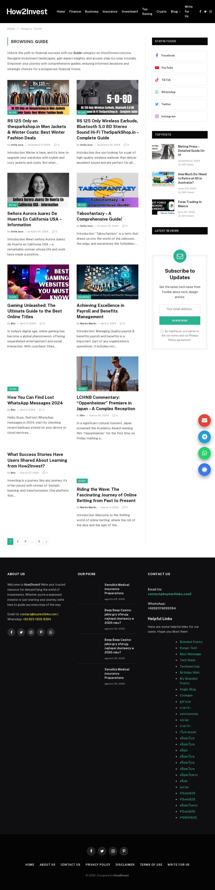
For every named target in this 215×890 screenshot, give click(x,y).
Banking (83, 297)
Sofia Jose (17, 144)
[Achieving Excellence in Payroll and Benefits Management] (107, 281)
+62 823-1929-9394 (37, 619)
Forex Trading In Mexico (190, 204)
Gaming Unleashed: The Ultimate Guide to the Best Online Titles (34, 311)
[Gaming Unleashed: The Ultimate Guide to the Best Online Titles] (38, 281)
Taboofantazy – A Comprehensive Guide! (99, 216)
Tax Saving (147, 12)
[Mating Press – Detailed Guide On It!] (163, 151)
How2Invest (121, 875)
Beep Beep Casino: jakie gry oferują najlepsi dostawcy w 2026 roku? (119, 616)
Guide (13, 297)
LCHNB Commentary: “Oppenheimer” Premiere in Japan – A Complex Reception (106, 403)
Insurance (110, 11)
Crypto (161, 11)
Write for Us (189, 11)
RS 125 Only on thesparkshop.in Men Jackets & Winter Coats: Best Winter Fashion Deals (36, 129)
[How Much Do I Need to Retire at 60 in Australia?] (163, 179)
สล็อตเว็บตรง (189, 775)
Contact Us (70, 864)
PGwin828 (187, 793)
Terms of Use (151, 864)
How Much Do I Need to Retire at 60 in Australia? (192, 178)
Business (91, 11)
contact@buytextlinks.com (38, 614)
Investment (130, 11)
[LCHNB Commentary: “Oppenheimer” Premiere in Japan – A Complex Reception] (107, 373)
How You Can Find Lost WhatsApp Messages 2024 (35, 400)
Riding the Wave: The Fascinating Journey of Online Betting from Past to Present (107, 495)
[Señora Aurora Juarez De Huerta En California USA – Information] (38, 190)
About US (47, 864)
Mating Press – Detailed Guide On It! (191, 151)
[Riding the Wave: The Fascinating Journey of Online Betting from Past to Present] (107, 465)
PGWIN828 (189, 817)
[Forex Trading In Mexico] (163, 207)
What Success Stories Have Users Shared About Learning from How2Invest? (37, 460)
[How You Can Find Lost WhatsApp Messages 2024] (38, 373)
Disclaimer (125, 864)
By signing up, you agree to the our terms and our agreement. (180, 336)
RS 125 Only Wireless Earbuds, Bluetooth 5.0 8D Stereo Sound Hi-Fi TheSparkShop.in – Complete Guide (107, 129)
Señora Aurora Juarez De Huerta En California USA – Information (34, 219)
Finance (75, 11)
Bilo (13, 323)
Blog (174, 11)
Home (61, 11)
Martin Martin (88, 323)
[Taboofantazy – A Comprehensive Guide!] (107, 190)
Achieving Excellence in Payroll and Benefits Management (100, 311)
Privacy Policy (98, 864)
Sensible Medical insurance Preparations (117, 589)
